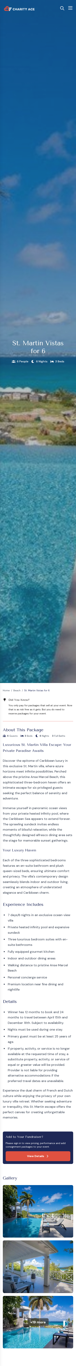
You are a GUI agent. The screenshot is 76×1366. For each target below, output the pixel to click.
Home (6, 690)
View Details (35, 1156)
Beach (17, 690)
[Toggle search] (62, 8)
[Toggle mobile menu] (70, 8)
